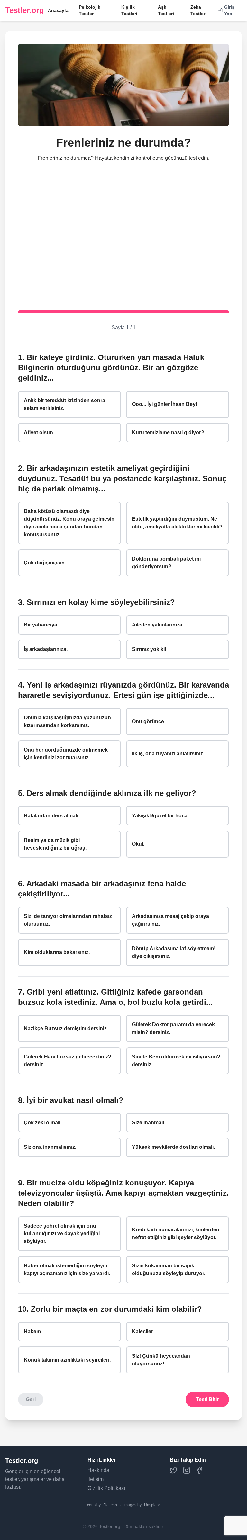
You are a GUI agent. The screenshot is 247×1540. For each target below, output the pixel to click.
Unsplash (152, 1505)
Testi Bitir (207, 1399)
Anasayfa (58, 10)
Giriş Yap (229, 10)
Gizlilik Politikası (106, 1488)
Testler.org (24, 10)
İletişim (95, 1479)
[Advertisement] (123, 231)
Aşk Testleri (166, 10)
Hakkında (98, 1470)
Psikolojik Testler (89, 10)
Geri (31, 1399)
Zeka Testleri (198, 10)
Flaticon (110, 1505)
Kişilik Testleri (129, 10)
